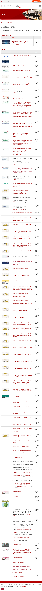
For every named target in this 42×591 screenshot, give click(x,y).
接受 (2, 588)
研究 (4, 22)
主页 (1, 22)
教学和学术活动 (9, 22)
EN (6, 1)
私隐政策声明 (23, 586)
